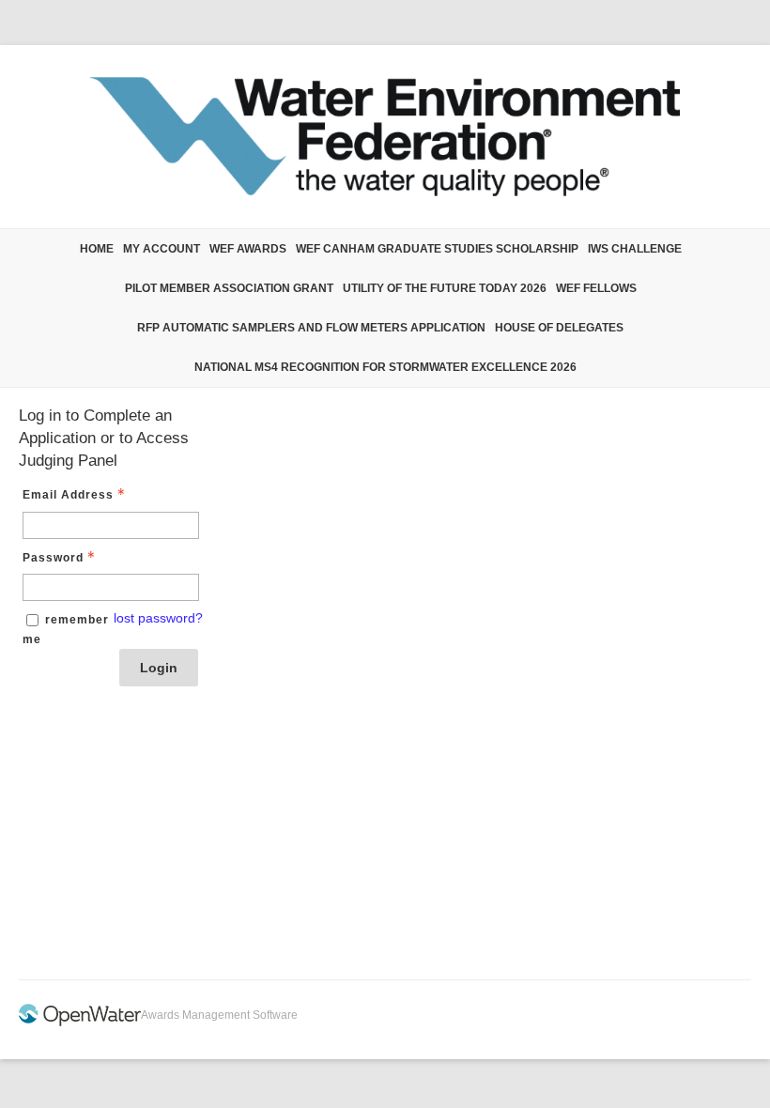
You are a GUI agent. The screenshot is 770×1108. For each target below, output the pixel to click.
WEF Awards (247, 248)
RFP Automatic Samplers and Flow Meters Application (311, 327)
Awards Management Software (219, 1015)
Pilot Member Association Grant (229, 288)
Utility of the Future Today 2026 (445, 288)
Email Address (68, 494)
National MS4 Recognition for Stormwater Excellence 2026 (385, 367)
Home (97, 248)
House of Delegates (559, 327)
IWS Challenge (635, 248)
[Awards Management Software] (80, 1022)
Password (53, 557)
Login (158, 667)
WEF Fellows (596, 288)
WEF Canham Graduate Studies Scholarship (437, 248)
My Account (161, 248)
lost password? (158, 617)
